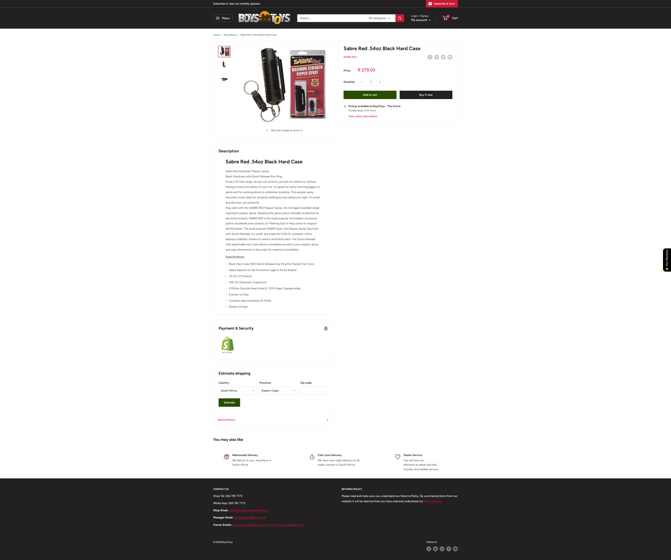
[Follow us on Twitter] (435, 548)
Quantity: (350, 82)
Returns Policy (433, 501)
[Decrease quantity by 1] (361, 82)
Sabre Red (350, 57)
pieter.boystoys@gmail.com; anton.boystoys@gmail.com (268, 524)
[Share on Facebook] (430, 57)
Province (265, 382)
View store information (362, 116)
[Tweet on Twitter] (443, 57)
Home (216, 34)
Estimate (229, 402)
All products (230, 34)
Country (224, 382)
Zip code (306, 382)
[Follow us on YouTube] (455, 548)
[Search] (399, 18)
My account (419, 20)
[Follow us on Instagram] (442, 548)
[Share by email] (450, 57)
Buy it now (426, 94)
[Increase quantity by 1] (380, 82)
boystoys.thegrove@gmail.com (248, 510)
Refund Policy (226, 419)
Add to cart (370, 94)
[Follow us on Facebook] (428, 548)
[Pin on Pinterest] (436, 57)
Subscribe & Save (444, 3)
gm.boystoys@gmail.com (250, 517)
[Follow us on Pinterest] (448, 548)
